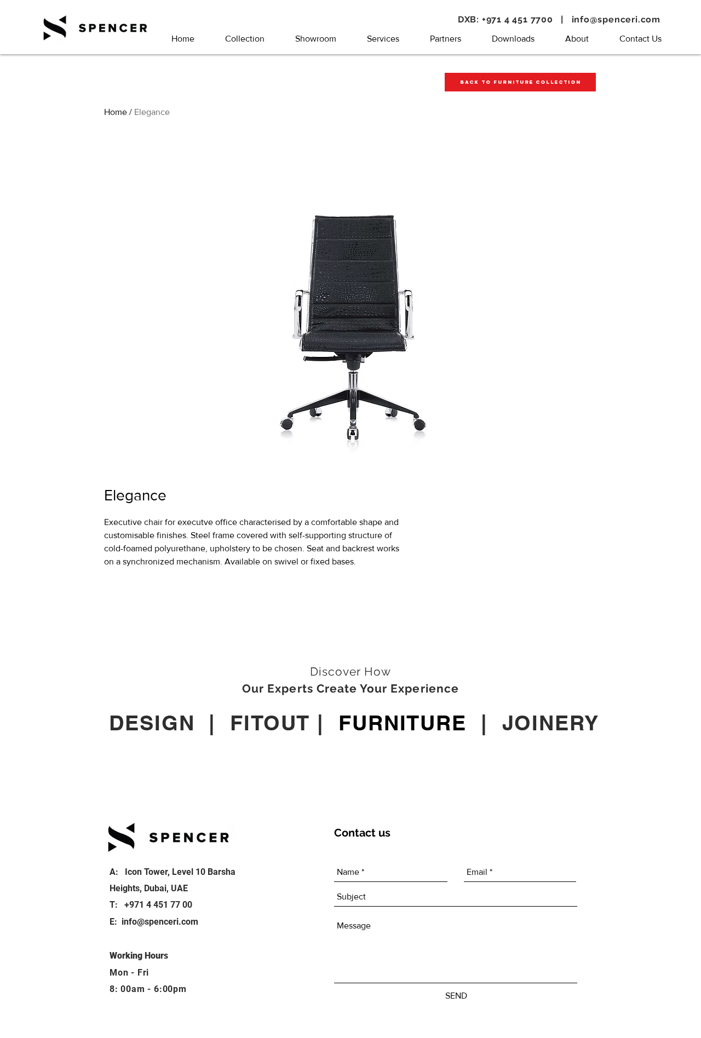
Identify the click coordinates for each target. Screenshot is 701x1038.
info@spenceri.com (616, 19)
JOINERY (550, 722)
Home (115, 112)
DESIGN (151, 722)
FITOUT (270, 722)
